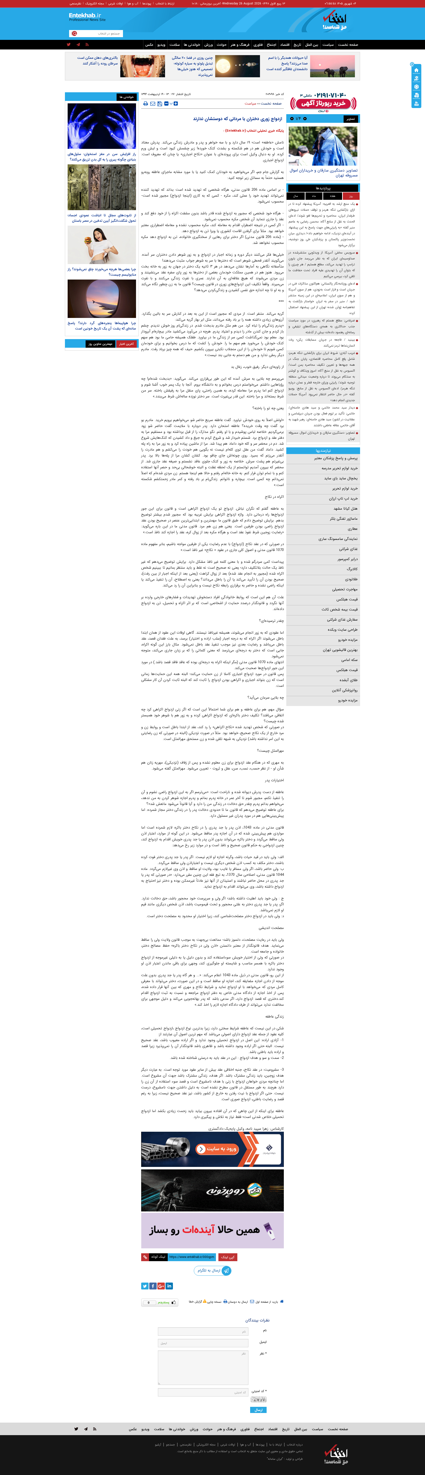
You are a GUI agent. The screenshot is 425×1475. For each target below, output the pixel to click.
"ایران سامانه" (275, 1459)
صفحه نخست (348, 44)
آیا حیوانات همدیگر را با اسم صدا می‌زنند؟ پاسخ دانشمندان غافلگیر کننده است (287, 63)
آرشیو (158, 1444)
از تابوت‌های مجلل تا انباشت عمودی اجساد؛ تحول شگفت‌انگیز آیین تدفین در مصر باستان (102, 218)
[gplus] (161, 1286)
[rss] (87, 45)
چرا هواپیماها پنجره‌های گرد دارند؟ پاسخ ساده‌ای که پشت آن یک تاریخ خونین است (102, 325)
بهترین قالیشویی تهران (340, 650)
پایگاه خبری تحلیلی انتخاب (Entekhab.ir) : (253, 130)
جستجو (170, 1444)
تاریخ (297, 44)
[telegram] (78, 45)
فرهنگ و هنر (240, 44)
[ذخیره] (159, 104)
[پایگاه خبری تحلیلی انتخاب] (338, 22)
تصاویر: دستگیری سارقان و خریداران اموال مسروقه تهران (324, 172)
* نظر (263, 1353)
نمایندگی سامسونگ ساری (338, 539)
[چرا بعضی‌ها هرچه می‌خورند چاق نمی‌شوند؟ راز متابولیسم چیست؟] (102, 245)
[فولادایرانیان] (212, 1149)
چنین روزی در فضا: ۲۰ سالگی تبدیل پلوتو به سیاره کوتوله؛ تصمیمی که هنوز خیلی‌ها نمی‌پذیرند (192, 66)
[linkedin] (169, 1286)
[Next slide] (292, 118)
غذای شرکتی (348, 549)
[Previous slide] (305, 118)
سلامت (174, 44)
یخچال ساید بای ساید (341, 478)
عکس (149, 44)
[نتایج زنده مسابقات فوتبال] (416, 103)
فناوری (258, 44)
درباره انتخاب (295, 1444)
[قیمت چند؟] (416, 78)
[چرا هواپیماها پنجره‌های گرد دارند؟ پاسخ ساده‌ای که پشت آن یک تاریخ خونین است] (102, 299)
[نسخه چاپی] (145, 104)
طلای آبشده (349, 680)
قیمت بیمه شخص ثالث (340, 609)
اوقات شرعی (115, 3)
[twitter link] (76, 1429)
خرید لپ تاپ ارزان (343, 499)
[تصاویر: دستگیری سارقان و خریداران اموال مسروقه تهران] (323, 146)
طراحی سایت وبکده (343, 630)
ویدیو (161, 44)
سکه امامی (349, 660)
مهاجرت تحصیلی (345, 589)
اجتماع (271, 44)
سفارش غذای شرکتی (342, 620)
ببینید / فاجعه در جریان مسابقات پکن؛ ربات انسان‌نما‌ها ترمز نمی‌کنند (321, 342)
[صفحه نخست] (416, 69)
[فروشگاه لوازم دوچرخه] (212, 1190)
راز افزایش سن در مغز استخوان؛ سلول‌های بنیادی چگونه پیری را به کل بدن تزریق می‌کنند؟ (102, 156)
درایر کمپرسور (348, 559)
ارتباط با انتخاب (164, 3)
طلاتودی (351, 579)
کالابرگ (352, 569)
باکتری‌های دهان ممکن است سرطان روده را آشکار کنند (97, 60)
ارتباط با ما (275, 1444)
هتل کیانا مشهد (346, 509)
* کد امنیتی (259, 1391)
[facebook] (153, 1286)
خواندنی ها (192, 44)
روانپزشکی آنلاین (345, 690)
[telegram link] (85, 1429)
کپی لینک (227, 1257)
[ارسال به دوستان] (152, 104)
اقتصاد (284, 44)
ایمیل (263, 1342)
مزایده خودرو (348, 640)
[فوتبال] (416, 86)
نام (265, 1330)
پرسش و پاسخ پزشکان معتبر (336, 458)
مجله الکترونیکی (206, 1444)
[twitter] (69, 45)
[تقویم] (416, 94)
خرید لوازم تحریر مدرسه (340, 468)
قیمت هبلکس (347, 599)
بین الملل (311, 44)
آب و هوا (132, 3)
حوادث (222, 44)
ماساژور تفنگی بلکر (344, 519)
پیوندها (146, 3)
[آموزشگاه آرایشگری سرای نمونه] (212, 1230)
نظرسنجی (75, 3)
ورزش (208, 44)
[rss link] (94, 1429)
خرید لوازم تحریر (345, 488)
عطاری (353, 529)
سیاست (328, 44)
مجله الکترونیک (94, 3)
